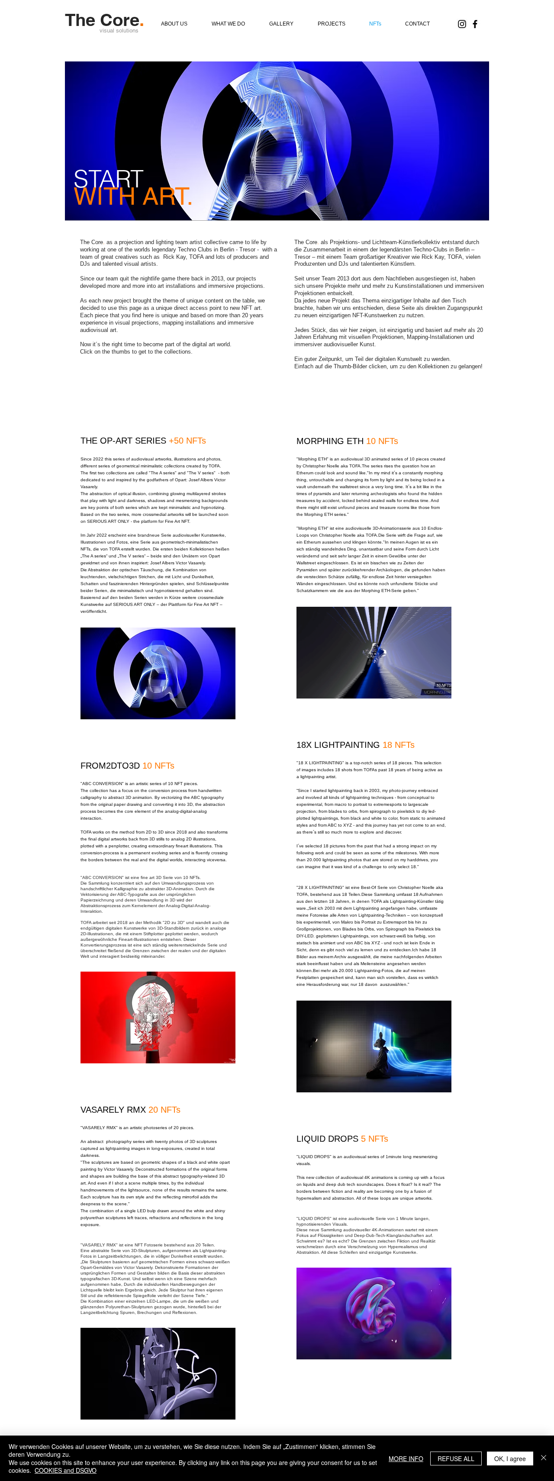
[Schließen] (543, 1458)
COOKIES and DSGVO (66, 1470)
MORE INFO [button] (406, 1458)
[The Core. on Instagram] (462, 24)
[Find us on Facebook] (475, 24)
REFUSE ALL (456, 1458)
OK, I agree (510, 1458)
